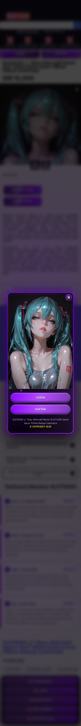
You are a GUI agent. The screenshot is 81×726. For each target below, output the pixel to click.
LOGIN (40, 397)
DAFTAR (40, 409)
